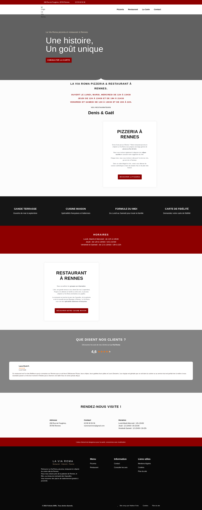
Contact (157, 9)
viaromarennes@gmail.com (94, 426)
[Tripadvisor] (159, 2)
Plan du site (142, 471)
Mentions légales (144, 463)
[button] (3, 371)
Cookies (141, 467)
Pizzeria (120, 9)
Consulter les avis (120, 467)
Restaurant (133, 9)
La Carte (146, 9)
